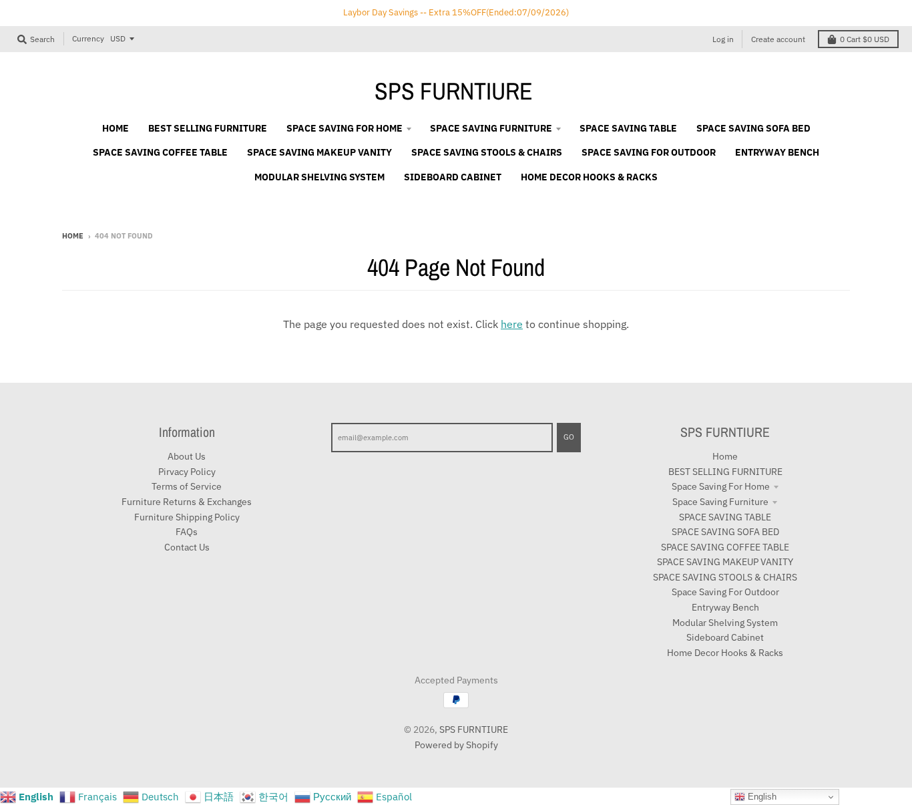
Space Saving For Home (721, 486)
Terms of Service (187, 486)
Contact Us (187, 547)
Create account (778, 39)
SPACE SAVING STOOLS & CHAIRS (725, 577)
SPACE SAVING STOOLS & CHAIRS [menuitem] (486, 152)
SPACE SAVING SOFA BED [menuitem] (753, 128)
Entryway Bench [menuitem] (777, 152)
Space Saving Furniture (720, 502)
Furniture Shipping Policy (187, 517)
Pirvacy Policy (187, 472)
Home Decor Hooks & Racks (725, 653)
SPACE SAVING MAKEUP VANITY (725, 562)
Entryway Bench (725, 607)
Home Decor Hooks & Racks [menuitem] (589, 177)
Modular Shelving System (725, 623)
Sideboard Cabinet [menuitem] (452, 177)
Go (568, 437)
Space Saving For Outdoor (725, 592)
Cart (864, 39)
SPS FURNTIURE (454, 91)
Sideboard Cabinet (725, 637)
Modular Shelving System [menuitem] (319, 177)
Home (72, 235)
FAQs (187, 532)
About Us (187, 456)
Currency (88, 38)
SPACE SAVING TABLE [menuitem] (628, 128)
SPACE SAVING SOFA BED (725, 532)
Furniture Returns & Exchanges (187, 502)
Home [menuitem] (115, 128)
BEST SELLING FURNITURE (725, 472)
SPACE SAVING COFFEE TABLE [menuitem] (160, 152)
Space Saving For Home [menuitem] (344, 128)
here (512, 324)
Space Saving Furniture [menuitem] (491, 128)
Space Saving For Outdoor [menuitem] (649, 152)
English (760, 797)
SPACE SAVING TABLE (725, 517)
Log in (723, 39)
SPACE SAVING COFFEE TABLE (725, 547)
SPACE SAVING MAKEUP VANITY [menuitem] (319, 152)
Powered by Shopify (456, 745)
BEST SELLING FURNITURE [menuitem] (207, 128)
